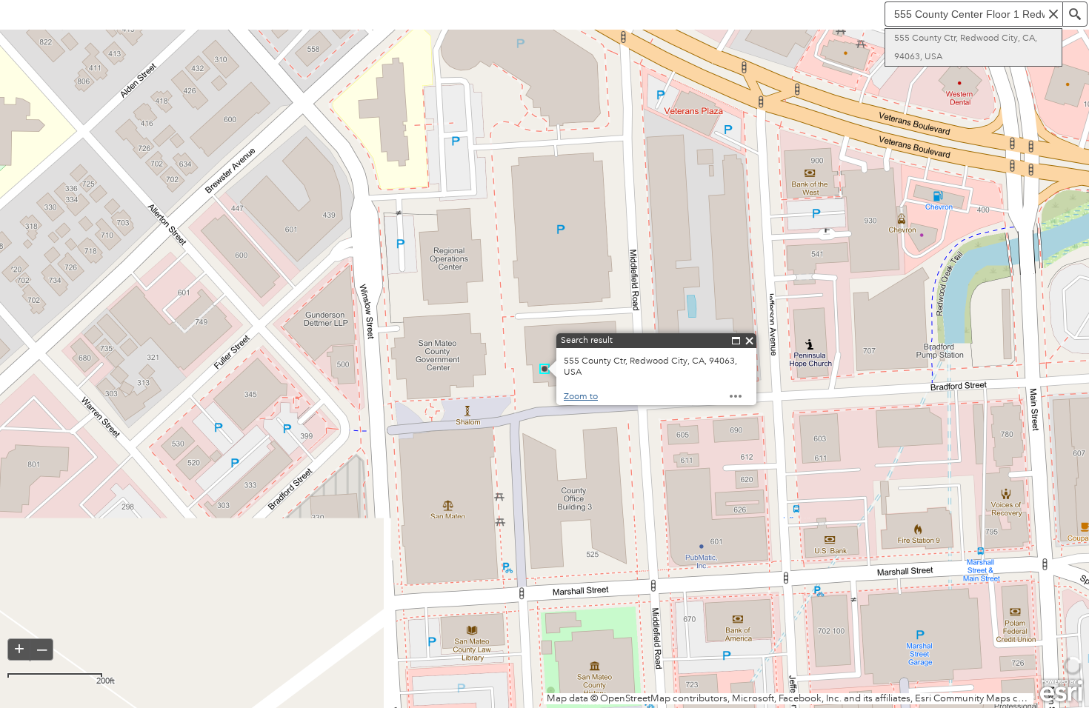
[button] (1053, 14)
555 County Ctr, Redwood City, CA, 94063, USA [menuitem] (965, 47)
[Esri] (1061, 691)
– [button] (42, 648)
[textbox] (973, 14)
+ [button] (19, 648)
